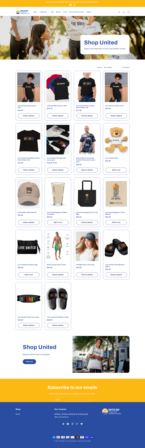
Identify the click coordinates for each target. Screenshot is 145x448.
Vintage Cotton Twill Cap (85, 264)
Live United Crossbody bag (28, 264)
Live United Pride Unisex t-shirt (27, 106)
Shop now (29, 362)
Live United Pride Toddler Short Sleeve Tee (85, 106)
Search (18, 414)
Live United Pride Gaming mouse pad (56, 159)
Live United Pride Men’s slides (58, 317)
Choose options (28, 116)
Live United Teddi (111, 158)
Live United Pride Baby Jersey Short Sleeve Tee (29, 159)
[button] (44, 12)
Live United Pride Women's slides (115, 265)
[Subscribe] (89, 399)
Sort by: (99, 67)
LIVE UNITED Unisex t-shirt (57, 106)
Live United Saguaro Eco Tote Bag (87, 213)
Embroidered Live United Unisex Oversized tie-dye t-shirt (86, 159)
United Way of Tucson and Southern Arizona (70, 441)
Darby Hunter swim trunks (56, 264)
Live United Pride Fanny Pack (28, 317)
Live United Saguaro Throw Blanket (115, 213)
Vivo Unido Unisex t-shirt (114, 106)
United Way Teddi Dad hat (27, 212)
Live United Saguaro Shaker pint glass (57, 213)
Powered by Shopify (86, 441)
